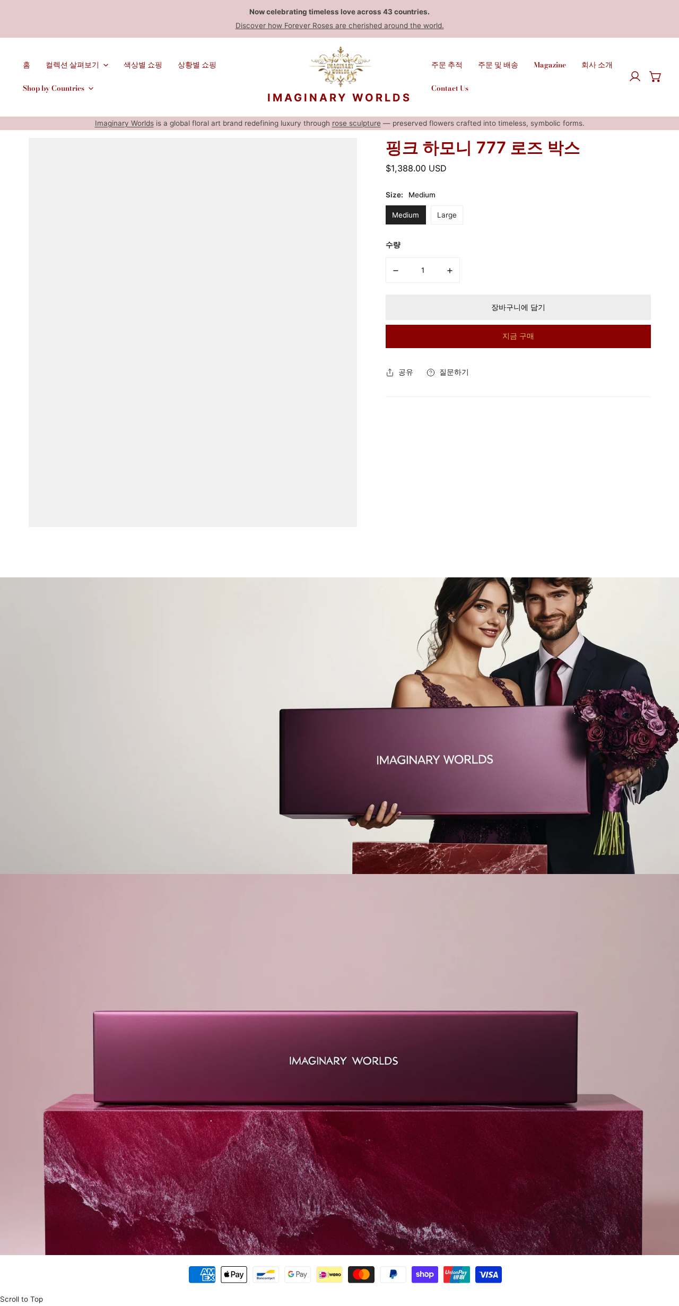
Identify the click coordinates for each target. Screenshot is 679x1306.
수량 (393, 244)
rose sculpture (356, 123)
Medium (405, 215)
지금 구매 (518, 336)
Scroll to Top (21, 1299)
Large (447, 215)
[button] (655, 77)
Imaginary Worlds (124, 123)
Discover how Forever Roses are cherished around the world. (340, 25)
